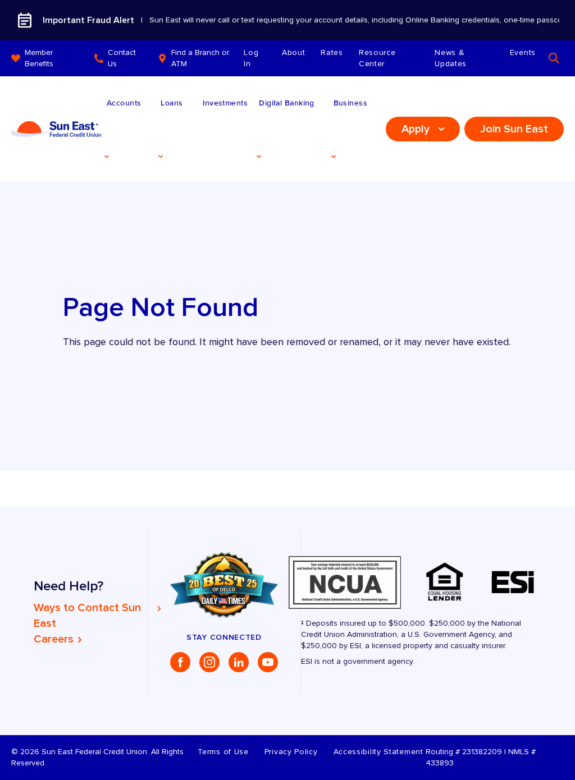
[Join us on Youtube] (268, 662)
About (293, 52)
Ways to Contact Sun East (87, 615)
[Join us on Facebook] (180, 662)
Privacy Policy (291, 751)
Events (523, 52)
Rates (332, 52)
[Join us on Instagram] (209, 662)
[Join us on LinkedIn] (239, 662)
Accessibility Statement (378, 751)
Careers (54, 639)
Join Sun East (514, 129)
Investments (225, 102)
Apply (415, 129)
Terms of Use (223, 751)
